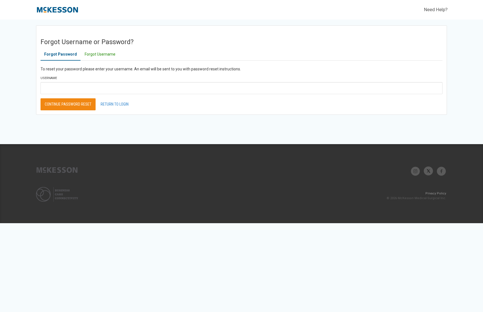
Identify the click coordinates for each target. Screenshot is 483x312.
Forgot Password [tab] (60, 54)
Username (49, 78)
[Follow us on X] (428, 171)
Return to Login (115, 104)
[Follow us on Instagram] (415, 171)
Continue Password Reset (68, 104)
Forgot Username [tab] (100, 54)
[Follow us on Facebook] (441, 171)
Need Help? (436, 9)
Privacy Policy (435, 193)
